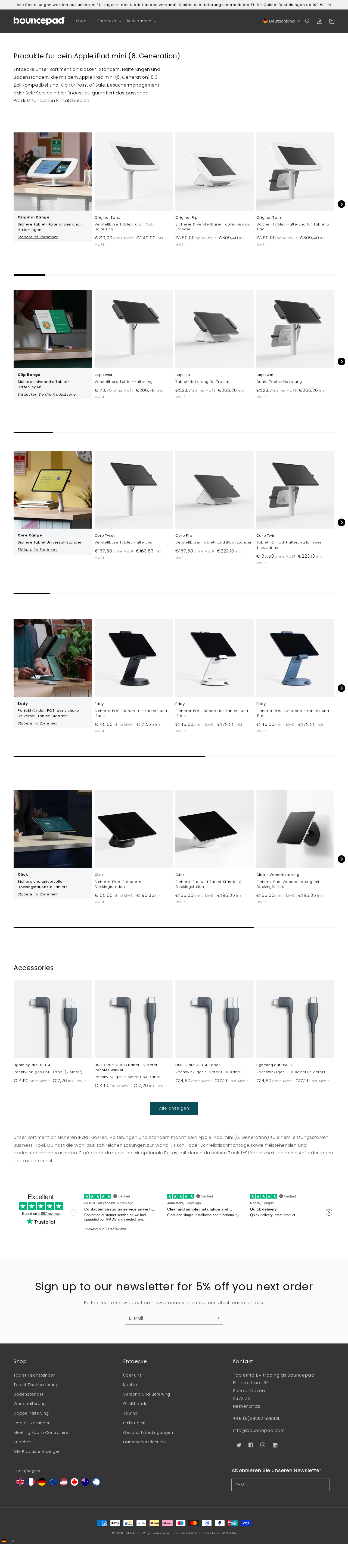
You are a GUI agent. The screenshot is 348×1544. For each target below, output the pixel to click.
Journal (131, 1413)
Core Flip (183, 535)
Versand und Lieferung (146, 1394)
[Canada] (74, 1484)
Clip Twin (264, 375)
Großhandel (135, 1403)
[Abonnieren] (217, 1318)
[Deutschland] (42, 1484)
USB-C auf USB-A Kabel (197, 1065)
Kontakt (131, 1384)
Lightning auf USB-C (275, 1065)
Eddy (99, 703)
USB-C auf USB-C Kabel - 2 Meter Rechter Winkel (126, 1067)
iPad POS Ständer (32, 1423)
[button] (83, 21)
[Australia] (85, 1484)
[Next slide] (341, 204)
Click (99, 874)
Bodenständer (29, 1394)
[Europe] (53, 1484)
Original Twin (268, 217)
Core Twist (105, 535)
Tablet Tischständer (34, 1375)
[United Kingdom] (20, 1484)
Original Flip (186, 217)
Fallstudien (134, 1423)
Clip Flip (182, 375)
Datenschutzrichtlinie (145, 1442)
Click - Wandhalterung (278, 874)
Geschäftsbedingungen (148, 1432)
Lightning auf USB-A (32, 1065)
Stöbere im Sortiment (38, 237)
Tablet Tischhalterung (36, 1384)
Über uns (132, 1375)
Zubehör (22, 1442)
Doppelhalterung (31, 1413)
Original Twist (107, 217)
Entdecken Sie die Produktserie (47, 394)
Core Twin (265, 535)
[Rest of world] (96, 1484)
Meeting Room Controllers (41, 1432)
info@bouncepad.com (259, 1430)
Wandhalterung (30, 1403)
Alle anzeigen (174, 1108)
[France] (31, 1484)
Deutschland (282, 21)
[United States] (63, 1484)
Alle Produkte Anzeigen (37, 1451)
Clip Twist (104, 375)
